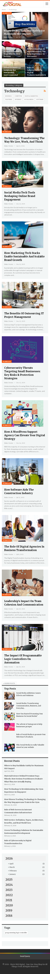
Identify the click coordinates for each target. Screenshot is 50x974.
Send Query (25, 956)
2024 (9, 885)
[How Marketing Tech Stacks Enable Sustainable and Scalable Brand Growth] (22, 234)
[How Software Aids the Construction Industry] (22, 471)
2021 (8, 900)
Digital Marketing (31, 96)
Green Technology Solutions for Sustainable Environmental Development (12, 72)
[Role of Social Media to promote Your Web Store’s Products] (9, 737)
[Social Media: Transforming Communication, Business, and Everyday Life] (9, 706)
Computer (18, 96)
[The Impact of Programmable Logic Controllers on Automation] (22, 637)
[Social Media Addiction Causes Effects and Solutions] (9, 696)
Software (39, 99)
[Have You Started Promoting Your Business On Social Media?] (9, 716)
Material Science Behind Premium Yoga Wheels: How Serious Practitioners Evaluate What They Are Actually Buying (23, 779)
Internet (18, 99)
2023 (8, 890)
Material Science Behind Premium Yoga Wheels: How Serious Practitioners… (12, 54)
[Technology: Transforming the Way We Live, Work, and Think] (22, 120)
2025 (8, 879)
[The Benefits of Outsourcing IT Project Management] (22, 295)
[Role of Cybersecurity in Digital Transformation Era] (36, 68)
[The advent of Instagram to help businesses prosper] (9, 727)
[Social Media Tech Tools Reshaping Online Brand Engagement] (22, 174)
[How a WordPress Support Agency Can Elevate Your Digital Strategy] (22, 413)
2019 (8, 910)
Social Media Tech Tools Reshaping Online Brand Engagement (19, 196)
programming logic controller (16, 933)
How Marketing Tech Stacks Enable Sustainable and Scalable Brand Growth (24, 256)
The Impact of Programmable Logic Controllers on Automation (23, 659)
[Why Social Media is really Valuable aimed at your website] (9, 747)
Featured (8, 99)
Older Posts (9, 683)
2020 (9, 905)
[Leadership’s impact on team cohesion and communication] (22, 583)
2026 (9, 858)
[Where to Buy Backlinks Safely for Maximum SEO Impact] (25, 26)
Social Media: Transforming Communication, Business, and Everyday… (28, 705)
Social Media (28, 99)
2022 (9, 895)
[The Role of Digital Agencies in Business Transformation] (22, 528)
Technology (7, 13)
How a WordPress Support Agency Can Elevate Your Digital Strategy (24, 435)
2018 (8, 916)
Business (8, 96)
